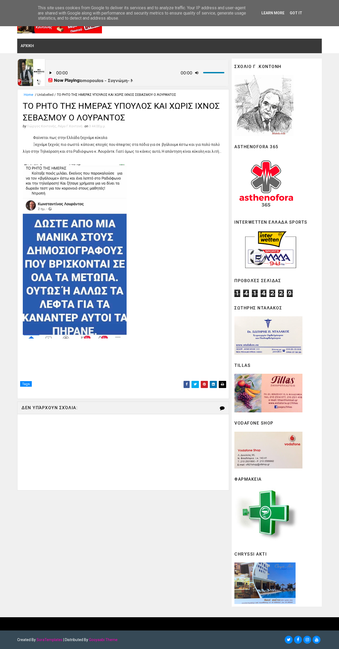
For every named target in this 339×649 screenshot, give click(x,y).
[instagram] (307, 640)
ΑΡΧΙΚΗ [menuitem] (27, 46)
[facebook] (298, 640)
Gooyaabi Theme (103, 640)
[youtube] (316, 640)
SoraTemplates (50, 640)
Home (28, 95)
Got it (296, 13)
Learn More (272, 13)
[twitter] (289, 640)
